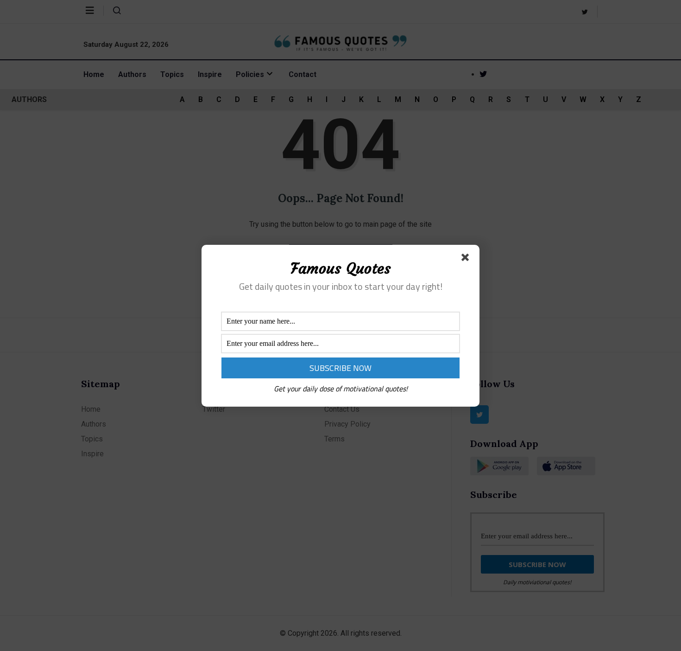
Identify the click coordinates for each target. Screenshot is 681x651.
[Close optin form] (467, 259)
